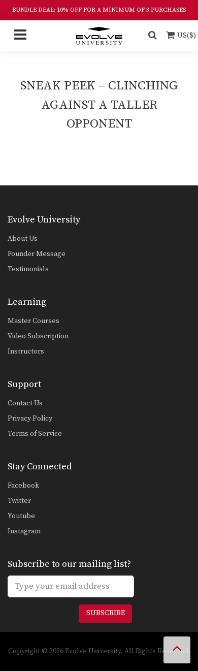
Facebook (23, 485)
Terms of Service (35, 433)
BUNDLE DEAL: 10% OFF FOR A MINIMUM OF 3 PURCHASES (99, 10)
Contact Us (25, 403)
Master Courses (33, 321)
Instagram (24, 531)
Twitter (19, 500)
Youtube (21, 516)
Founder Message (36, 254)
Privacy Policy (30, 418)
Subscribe (105, 613)
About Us (23, 238)
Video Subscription (38, 336)
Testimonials (28, 269)
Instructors (26, 351)
